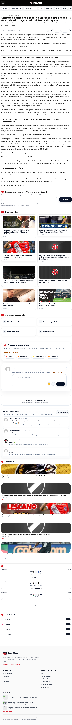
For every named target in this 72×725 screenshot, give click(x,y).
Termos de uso (45, 687)
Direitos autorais (46, 676)
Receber (65, 199)
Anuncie (6, 682)
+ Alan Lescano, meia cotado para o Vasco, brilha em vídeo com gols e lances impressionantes (31, 120)
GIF (53, 384)
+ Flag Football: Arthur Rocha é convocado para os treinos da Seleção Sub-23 (31, 57)
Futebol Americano (30, 8)
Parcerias (7, 679)
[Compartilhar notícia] (70, 30)
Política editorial (45, 682)
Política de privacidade (47, 684)
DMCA (42, 673)
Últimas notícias (14, 15)
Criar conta (60, 372)
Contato (6, 676)
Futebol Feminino (16, 8)
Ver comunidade (62, 412)
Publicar (60, 384)
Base (41, 8)
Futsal (57, 8)
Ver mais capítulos (8, 711)
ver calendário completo (36, 605)
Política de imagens (46, 679)
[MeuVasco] (36, 3)
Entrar (53, 372)
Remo (64, 8)
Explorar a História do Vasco (11, 664)
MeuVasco (5, 15)
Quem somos (8, 673)
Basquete (49, 8)
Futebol (5, 8)
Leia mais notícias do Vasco (13, 168)
